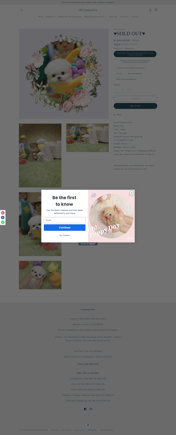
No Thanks (65, 235)
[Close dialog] (132, 193)
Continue (64, 227)
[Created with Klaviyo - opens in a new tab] (88, 243)
